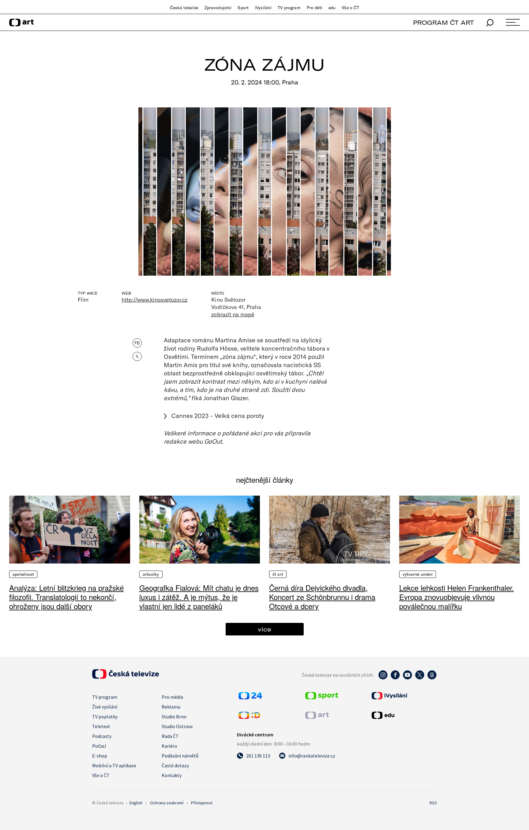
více (264, 629)
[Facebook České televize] (395, 678)
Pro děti (314, 7)
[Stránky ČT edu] (403, 715)
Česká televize (184, 7)
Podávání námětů (180, 756)
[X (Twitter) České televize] (420, 678)
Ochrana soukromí (166, 803)
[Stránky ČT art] (317, 717)
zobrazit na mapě (232, 314)
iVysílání (263, 7)
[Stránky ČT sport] (321, 697)
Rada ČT (170, 736)
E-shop (99, 756)
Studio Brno (174, 716)
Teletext (101, 726)
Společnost (23, 574)
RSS (433, 803)
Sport (243, 7)
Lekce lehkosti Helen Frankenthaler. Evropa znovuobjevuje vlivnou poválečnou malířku (456, 596)
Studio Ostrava (177, 726)
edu (332, 7)
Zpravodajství (218, 7)
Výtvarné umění (418, 574)
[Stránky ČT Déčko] (249, 717)
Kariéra (169, 746)
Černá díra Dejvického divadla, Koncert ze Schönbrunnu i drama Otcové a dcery (322, 596)
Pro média (172, 697)
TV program (289, 7)
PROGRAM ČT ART (443, 22)
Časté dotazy (175, 765)
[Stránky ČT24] (250, 697)
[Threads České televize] (432, 678)
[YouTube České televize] (407, 678)
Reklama (171, 707)
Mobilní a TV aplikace (114, 765)
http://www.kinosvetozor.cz (154, 299)
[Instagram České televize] (383, 678)
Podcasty (101, 736)
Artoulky (151, 574)
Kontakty (172, 775)
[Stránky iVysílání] (403, 695)
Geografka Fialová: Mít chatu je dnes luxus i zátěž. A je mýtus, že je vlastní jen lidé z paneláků (199, 596)
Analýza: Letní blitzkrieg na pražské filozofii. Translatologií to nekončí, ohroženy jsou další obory (66, 596)
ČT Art (277, 574)
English (135, 803)
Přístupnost (201, 803)
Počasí (99, 746)
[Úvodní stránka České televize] (125, 677)
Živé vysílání (104, 707)
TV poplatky (105, 716)
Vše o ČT (350, 7)
